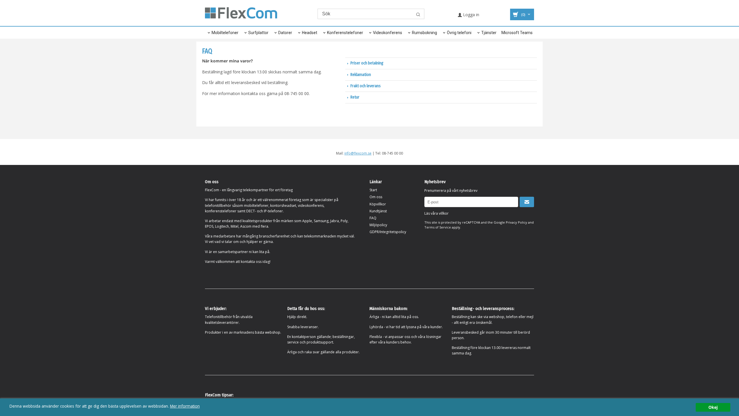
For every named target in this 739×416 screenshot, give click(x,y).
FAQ (373, 218)
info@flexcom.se (358, 153)
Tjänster (489, 32)
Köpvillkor (378, 204)
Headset (309, 32)
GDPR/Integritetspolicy (388, 231)
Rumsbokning (424, 32)
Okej (713, 407)
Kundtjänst (378, 211)
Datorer (285, 32)
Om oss (376, 196)
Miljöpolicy (378, 224)
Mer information (185, 406)
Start (373, 189)
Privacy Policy (516, 222)
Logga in (470, 14)
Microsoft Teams (517, 32)
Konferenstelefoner (345, 32)
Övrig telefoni (459, 32)
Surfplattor (258, 32)
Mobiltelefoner (225, 32)
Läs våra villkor (436, 213)
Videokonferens (387, 32)
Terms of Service (437, 227)
